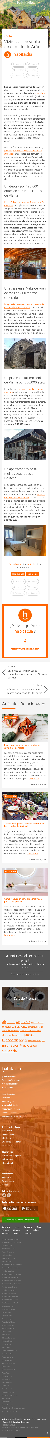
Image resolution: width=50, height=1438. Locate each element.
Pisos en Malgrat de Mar (10, 1239)
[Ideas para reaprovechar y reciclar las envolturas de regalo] (25, 728)
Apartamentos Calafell (10, 1303)
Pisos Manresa (7, 1376)
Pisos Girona (6, 1331)
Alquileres (23, 1022)
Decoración (36, 1031)
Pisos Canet (6, 1347)
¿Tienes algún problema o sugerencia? (20, 1220)
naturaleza (40, 93)
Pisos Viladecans (7, 1405)
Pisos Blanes (6, 1344)
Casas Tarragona (8, 1319)
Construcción (15, 1031)
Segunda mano (8, 1134)
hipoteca (28, 1034)
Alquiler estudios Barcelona (11, 1274)
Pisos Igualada (7, 1360)
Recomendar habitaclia (11, 1116)
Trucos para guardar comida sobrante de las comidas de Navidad (24, 824)
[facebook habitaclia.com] (9, 1195)
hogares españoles (34, 1041)
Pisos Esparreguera (8, 1328)
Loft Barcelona (7, 1255)
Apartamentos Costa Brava (11, 1242)
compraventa (19, 1026)
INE (43, 1041)
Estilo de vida (15, 564)
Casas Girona (6, 1312)
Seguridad (7, 1422)
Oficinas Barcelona (8, 1338)
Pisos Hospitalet (7, 1357)
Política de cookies (39, 1419)
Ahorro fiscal (7, 1163)
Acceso (5, 1185)
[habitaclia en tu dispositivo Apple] (11, 1210)
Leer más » (34, 778)
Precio (24, 1045)
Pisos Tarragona (7, 1401)
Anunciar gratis (8, 1101)
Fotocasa (6, 1428)
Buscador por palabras (11, 1142)
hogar (23, 1040)
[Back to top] (44, 1432)
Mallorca (5, 1230)
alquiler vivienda (37, 1022)
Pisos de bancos (8, 1145)
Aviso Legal (7, 1419)
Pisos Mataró (6, 1379)
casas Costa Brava (8, 1306)
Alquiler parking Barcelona (11, 1284)
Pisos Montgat (7, 1382)
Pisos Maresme (7, 1261)
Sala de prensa (8, 1087)
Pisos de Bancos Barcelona (11, 1268)
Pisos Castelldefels (8, 1322)
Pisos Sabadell (7, 1389)
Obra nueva (7, 1131)
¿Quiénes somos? (9, 1076)
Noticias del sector (9, 1084)
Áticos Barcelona (8, 1252)
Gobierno (17, 1035)
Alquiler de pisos (8, 1271)
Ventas (33, 1045)
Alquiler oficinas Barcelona (11, 1280)
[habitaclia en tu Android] (29, 1210)
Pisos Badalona (7, 1341)
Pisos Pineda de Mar (9, 1370)
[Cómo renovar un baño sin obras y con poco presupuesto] (25, 882)
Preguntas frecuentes (11, 1080)
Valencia (5, 1233)
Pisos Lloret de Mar (9, 1363)
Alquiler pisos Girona (9, 1287)
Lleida (39, 1227)
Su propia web (8, 1181)
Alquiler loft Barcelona (10, 1277)
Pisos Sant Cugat (8, 1392)
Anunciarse (6, 1177)
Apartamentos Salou (9, 1249)
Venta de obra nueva (9, 1411)
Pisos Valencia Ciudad (9, 1350)
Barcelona (6, 1227)
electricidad (7, 1035)
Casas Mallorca (7, 1315)
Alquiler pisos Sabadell (10, 1300)
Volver (9, 36)
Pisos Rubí (5, 1386)
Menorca (16, 1230)
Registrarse (7, 1098)
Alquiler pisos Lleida (9, 1290)
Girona (16, 1227)
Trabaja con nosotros (10, 1113)
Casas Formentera (8, 1309)
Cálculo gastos (8, 1159)
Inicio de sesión (8, 1094)
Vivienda (9, 1051)
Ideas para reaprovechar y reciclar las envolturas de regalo (22, 746)
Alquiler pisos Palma (9, 1293)
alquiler (8, 1022)
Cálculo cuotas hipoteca (12, 1156)
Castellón (16, 1233)
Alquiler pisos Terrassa (10, 1296)
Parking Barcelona (8, 1258)
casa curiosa (18, 574)
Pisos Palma (6, 1366)
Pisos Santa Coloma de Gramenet (13, 1408)
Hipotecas (10, 1040)
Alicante (28, 1233)
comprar (6, 1026)
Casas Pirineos (7, 1245)
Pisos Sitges (6, 1398)
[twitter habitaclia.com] (4, 1195)
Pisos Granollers (7, 1354)
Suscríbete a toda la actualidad (25, 974)
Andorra (36, 1230)
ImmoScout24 (26, 1428)
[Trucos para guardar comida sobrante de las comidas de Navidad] (25, 806)
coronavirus (26, 1030)
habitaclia (23, 54)
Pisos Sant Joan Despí (9, 1395)
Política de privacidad (21, 1419)
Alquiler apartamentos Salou (12, 1264)
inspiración (32, 574)
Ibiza (26, 1230)
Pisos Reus (5, 1373)
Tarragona (28, 1227)
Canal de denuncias (21, 1422)
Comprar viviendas (8, 1325)
